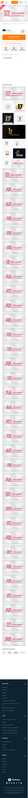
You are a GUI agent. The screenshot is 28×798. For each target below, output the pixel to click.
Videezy (4, 735)
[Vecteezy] (2, 2)
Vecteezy (4, 732)
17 (4, 695)
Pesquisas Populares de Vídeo (9, 777)
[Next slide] (22, 695)
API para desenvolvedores (8, 743)
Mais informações (7, 57)
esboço (16, 695)
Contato (4, 789)
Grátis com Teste (14, 37)
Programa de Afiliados (7, 767)
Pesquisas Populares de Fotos (9, 774)
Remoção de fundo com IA (9, 750)
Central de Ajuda (6, 786)
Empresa (4, 738)
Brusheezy (5, 730)
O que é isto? (16, 54)
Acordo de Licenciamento (8, 762)
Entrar (21, 2)
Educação (4, 741)
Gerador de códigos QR (8, 753)
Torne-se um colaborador (8, 794)
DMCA (3, 765)
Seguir (23, 31)
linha (9, 695)
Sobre (3, 791)
